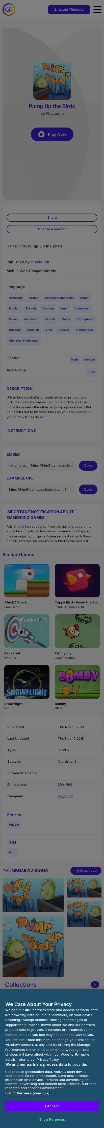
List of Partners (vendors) (27, 1093)
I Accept (52, 1106)
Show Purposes (52, 1119)
